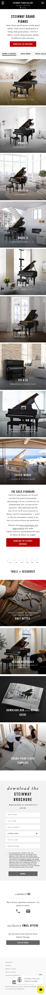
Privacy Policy (11, 972)
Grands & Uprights (9, 54)
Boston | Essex (11, 969)
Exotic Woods (26, 54)
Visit (23, 8)
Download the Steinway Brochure (23, 542)
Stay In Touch (23, 942)
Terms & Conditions (13, 975)
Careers (8, 965)
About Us (9, 962)
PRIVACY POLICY (26, 859)
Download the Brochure (23, 44)
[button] (42, 3)
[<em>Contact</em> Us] (28, 913)
